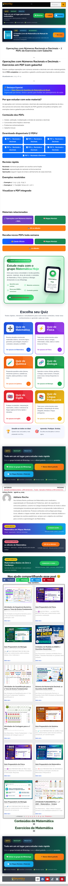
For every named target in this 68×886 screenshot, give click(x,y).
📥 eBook (49, 15)
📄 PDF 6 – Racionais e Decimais (55, 148)
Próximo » (48, 816)
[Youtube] (47, 879)
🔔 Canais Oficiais (18, 241)
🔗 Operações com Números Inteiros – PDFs (18, 220)
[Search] (63, 4)
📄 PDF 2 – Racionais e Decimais (34, 140)
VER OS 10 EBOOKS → (51, 544)
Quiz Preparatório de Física (45, 607)
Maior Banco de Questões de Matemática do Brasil (31, 90)
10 (43, 816)
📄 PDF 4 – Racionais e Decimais (13, 148)
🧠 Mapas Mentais (50, 218)
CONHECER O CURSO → (49, 563)
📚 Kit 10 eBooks (34, 228)
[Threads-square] (57, 879)
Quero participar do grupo (20, 297)
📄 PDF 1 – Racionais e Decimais (13, 140)
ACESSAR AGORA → (54, 528)
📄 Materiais (59, 15)
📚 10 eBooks (34, 248)
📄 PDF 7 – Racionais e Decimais (34, 155)
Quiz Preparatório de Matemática (48, 764)
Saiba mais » (7, 620)
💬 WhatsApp (39, 15)
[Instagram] (37, 879)
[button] (31, 3)
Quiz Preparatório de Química (46, 726)
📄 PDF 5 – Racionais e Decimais (34, 148)
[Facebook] (42, 879)
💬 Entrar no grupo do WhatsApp (18, 467)
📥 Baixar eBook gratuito (49, 467)
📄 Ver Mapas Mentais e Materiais (18, 474)
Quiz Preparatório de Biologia (15, 647)
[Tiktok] (52, 879)
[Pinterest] (62, 879)
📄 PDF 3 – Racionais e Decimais (55, 140)
